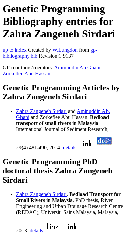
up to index (15, 50)
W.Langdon (65, 50)
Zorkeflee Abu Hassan (26, 73)
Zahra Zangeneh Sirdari (41, 111)
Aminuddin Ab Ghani (77, 67)
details (69, 147)
